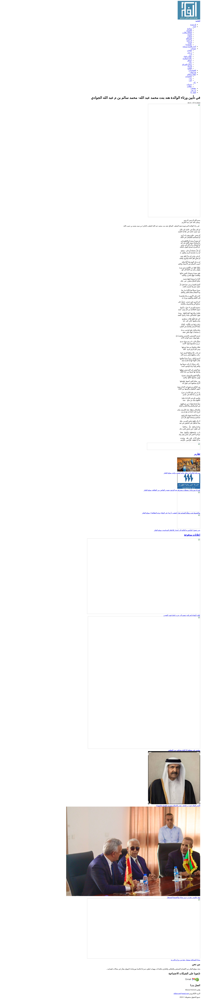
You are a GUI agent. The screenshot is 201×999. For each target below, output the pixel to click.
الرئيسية (193, 25)
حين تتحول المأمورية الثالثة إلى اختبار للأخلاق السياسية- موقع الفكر (177, 530)
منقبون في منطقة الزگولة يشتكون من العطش (184, 750)
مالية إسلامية (187, 58)
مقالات (189, 86)
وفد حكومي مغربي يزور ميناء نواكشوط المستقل (183, 897)
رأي (194, 82)
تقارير (197, 454)
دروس (189, 52)
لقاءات (189, 50)
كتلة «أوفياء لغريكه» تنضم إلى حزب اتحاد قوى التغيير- (181, 615)
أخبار (194, 27)
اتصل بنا (193, 92)
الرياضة (189, 40)
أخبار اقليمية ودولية (189, 46)
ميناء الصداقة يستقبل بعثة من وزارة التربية (185, 960)
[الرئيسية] (189, 19)
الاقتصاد (189, 30)
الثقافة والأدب (187, 32)
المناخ (190, 42)
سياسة (189, 28)
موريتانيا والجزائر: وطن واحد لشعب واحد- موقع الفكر (182, 473)
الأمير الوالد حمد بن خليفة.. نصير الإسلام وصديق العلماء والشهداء (178, 805)
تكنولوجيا (189, 44)
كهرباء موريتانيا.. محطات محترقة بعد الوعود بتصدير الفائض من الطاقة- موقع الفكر (172, 490)
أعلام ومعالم (191, 74)
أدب (190, 54)
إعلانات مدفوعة (192, 534)
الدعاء (190, 66)
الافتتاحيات (192, 70)
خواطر (189, 60)
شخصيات (188, 76)
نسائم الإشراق (187, 64)
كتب (190, 80)
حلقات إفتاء (188, 56)
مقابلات (193, 88)
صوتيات (193, 48)
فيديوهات (193, 72)
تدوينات (189, 84)
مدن (190, 78)
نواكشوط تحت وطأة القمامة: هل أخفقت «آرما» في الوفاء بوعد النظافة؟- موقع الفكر (171, 513)
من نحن (193, 90)
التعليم (189, 36)
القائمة (198, 21)
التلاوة (190, 68)
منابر (190, 62)
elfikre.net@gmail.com (181, 993)
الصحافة (189, 38)
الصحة (189, 34)
